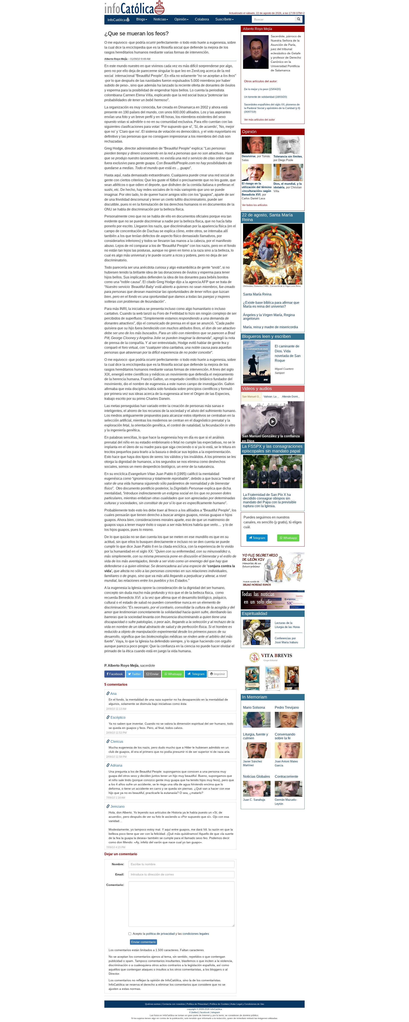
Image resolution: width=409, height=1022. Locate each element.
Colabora (202, 19)
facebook (204, 1012)
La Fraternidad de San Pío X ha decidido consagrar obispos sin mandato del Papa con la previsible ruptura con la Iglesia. (269, 500)
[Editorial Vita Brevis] (273, 670)
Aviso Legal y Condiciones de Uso (247, 1004)
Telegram (197, 674)
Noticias (160, 19)
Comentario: (115, 885)
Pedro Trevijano (287, 707)
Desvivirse (248, 156)
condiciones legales (196, 933)
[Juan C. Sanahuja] (257, 788)
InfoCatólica (117, 20)
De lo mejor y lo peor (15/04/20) (262, 89)
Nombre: (118, 864)
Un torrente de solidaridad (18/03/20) (265, 96)
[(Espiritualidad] (257, 631)
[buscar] (298, 19)
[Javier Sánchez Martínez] (257, 750)
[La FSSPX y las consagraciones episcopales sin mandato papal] (272, 471)
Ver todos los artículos (254, 205)
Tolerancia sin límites (288, 156)
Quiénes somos (152, 1004)
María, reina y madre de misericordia (270, 327)
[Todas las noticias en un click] (273, 600)
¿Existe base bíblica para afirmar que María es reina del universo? (271, 304)
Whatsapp (174, 674)
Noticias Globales (256, 776)
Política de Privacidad (197, 1004)
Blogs (140, 19)
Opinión (180, 19)
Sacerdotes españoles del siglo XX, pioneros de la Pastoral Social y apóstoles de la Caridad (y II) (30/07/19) (272, 108)
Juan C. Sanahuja (254, 799)
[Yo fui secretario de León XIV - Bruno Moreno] (273, 570)
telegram (215, 1012)
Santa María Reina (257, 294)
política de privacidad (160, 933)
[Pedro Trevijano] (288, 719)
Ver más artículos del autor (259, 119)
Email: (119, 874)
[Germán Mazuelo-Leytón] (288, 788)
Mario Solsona (254, 707)
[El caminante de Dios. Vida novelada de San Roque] (257, 361)
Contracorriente (286, 776)
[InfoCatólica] (134, 7)
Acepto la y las (171, 933)
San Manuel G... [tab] (251, 396)
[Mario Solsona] (257, 719)
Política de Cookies (219, 1004)
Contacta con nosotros (173, 1004)
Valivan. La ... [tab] (271, 396)
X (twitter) (193, 1012)
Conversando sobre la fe (285, 736)
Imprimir (219, 674)
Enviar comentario (143, 942)
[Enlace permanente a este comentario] (108, 693)
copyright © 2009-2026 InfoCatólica (204, 1009)
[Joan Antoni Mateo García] (288, 750)
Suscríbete (223, 19)
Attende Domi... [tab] (291, 396)
